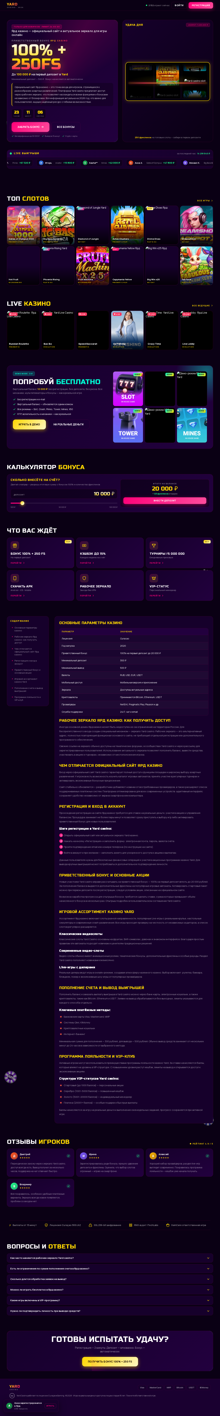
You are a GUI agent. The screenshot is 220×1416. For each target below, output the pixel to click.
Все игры (203, 200)
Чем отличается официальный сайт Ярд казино (26, 651)
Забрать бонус (28, 127)
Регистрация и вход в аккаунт (25, 662)
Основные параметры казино (25, 629)
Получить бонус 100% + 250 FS (110, 1361)
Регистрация (201, 5)
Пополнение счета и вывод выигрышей (28, 689)
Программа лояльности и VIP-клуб (27, 698)
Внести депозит (165, 500)
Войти (179, 5)
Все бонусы (66, 127)
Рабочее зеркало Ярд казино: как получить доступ (25, 639)
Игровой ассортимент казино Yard (25, 680)
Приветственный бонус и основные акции (27, 671)
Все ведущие (201, 305)
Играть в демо (29, 424)
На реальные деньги (68, 424)
